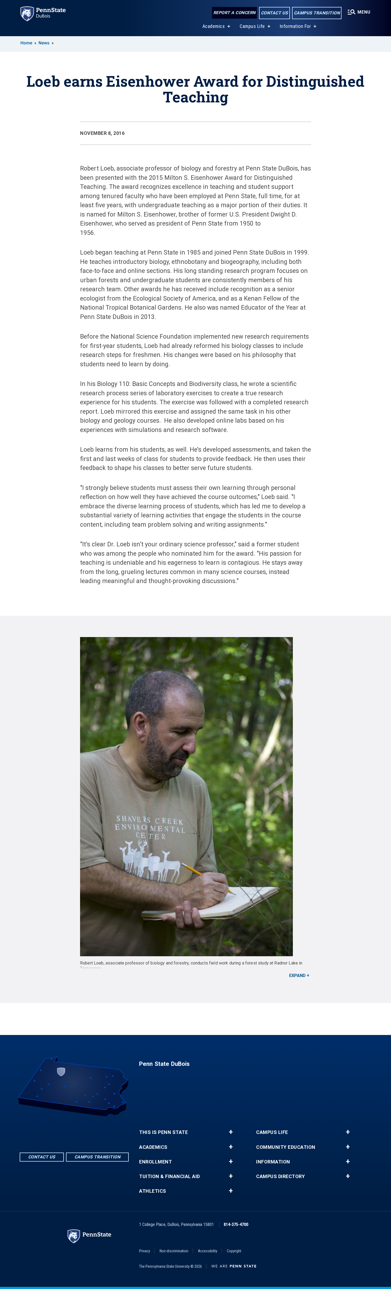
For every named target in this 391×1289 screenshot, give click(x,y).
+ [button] (231, 1132)
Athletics (152, 1191)
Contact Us (274, 12)
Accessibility (207, 1251)
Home (26, 42)
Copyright (234, 1251)
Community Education (285, 1147)
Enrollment (155, 1162)
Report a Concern (234, 12)
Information (273, 1162)
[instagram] (88, 1131)
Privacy (144, 1251)
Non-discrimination (174, 1251)
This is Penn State (163, 1132)
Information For (295, 26)
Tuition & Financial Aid (169, 1176)
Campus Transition (317, 12)
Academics (213, 26)
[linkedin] (74, 1131)
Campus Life (252, 26)
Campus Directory (280, 1176)
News (44, 42)
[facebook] (60, 1131)
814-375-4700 (236, 1224)
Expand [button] (297, 975)
